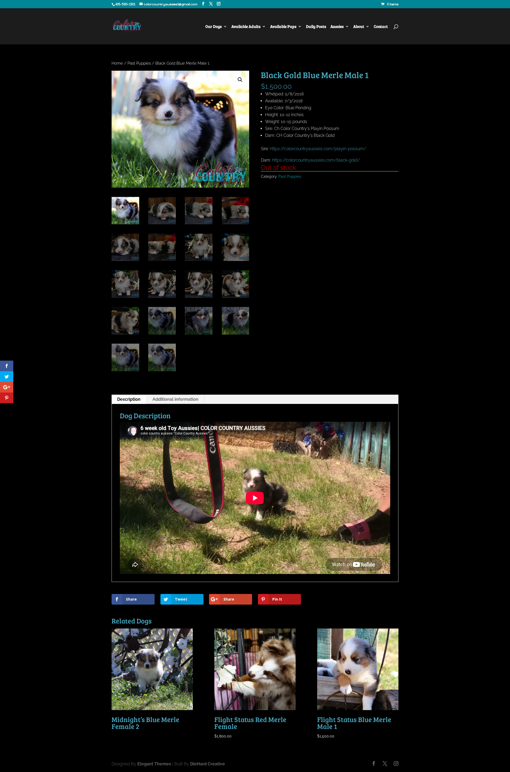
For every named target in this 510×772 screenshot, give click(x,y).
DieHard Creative (207, 763)
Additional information (175, 399)
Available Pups (283, 26)
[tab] (129, 399)
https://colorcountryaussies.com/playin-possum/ (318, 148)
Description (129, 399)
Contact (381, 26)
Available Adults (246, 26)
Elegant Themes (154, 763)
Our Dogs (213, 26)
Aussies (337, 26)
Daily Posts (316, 26)
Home (117, 63)
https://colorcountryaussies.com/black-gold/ (316, 160)
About (358, 26)
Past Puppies (139, 63)
